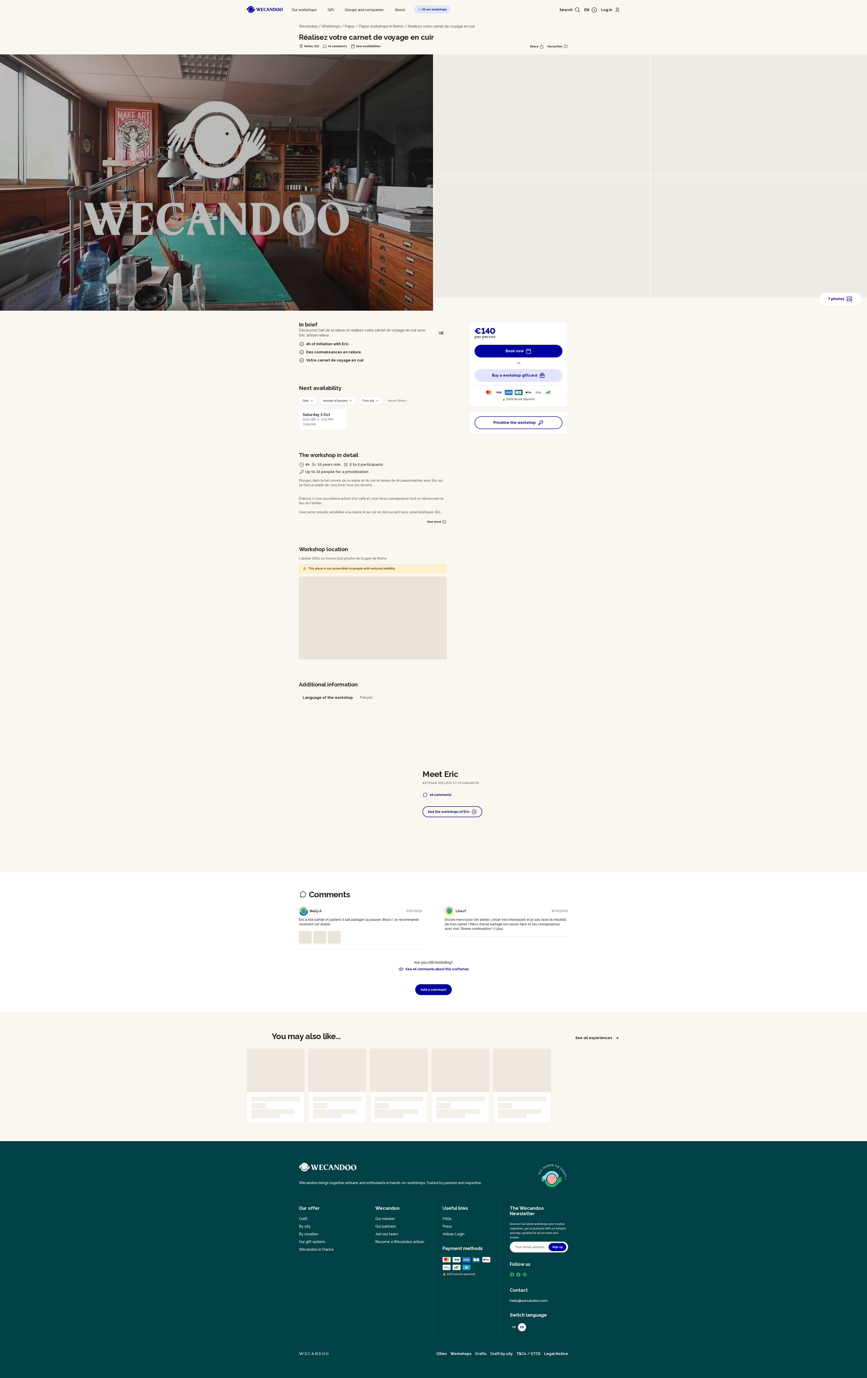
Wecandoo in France (316, 1249)
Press (447, 1226)
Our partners (385, 1226)
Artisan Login (453, 1234)
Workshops (331, 26)
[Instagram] (518, 1274)
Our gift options (312, 1242)
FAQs (447, 1219)
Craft (303, 1219)
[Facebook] (512, 1274)
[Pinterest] (524, 1274)
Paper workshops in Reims (381, 26)
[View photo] (305, 937)
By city (304, 1226)
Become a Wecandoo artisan (399, 1242)
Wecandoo (308, 26)
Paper (350, 26)
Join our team (386, 1234)
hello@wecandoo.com (529, 1301)
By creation (308, 1234)
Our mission (385, 1219)
